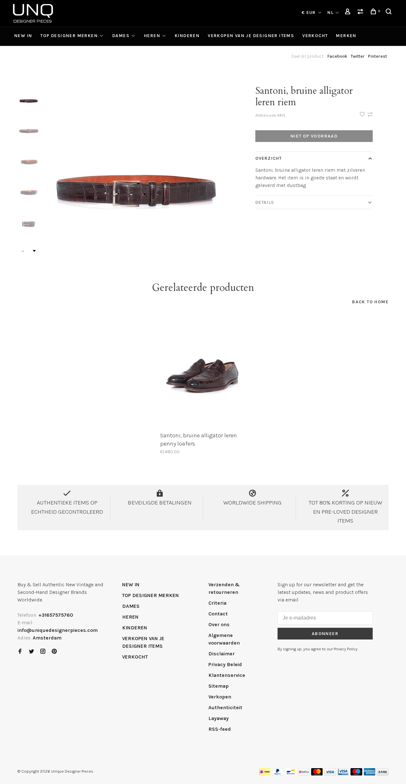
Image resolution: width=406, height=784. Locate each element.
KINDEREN (187, 35)
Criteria (217, 603)
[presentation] (28, 98)
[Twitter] (31, 652)
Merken (346, 35)
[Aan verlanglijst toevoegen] (363, 115)
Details (264, 202)
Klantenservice (226, 675)
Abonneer (325, 633)
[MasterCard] (317, 774)
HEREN (152, 35)
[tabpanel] (135, 168)
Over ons (219, 624)
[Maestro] (356, 774)
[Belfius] (304, 774)
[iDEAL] (264, 774)
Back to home (370, 302)
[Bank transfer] (383, 774)
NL (330, 12)
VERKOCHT (315, 35)
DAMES (120, 35)
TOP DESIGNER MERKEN (69, 35)
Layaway (218, 718)
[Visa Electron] (343, 774)
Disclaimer (221, 654)
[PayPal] (278, 774)
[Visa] (330, 774)
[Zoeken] (389, 12)
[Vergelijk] (361, 12)
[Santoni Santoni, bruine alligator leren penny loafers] (203, 371)
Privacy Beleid (225, 664)
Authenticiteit (225, 707)
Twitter (357, 56)
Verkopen (219, 697)
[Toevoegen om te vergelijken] (370, 115)
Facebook (337, 56)
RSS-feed (219, 729)
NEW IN (23, 35)
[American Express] (370, 774)
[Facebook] (20, 652)
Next (34, 251)
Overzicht (268, 158)
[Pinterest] (54, 652)
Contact (218, 614)
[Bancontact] (291, 774)
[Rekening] (348, 12)
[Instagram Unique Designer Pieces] (42, 652)
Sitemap (218, 686)
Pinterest (377, 56)
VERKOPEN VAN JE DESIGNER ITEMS (251, 35)
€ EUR (309, 12)
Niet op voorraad (314, 136)
